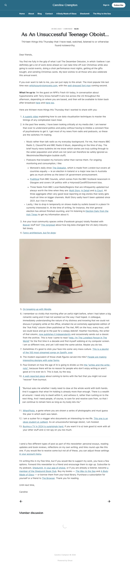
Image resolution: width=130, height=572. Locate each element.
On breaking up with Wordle (37, 309)
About (31, 13)
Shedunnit (85, 13)
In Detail (85, 190)
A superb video (30, 116)
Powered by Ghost (65, 560)
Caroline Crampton (65, 5)
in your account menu (30, 454)
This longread (48, 225)
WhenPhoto (29, 410)
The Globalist (59, 168)
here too (50, 103)
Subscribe (118, 5)
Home (22, 13)
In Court (99, 190)
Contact (49, 13)
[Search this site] (6, 5)
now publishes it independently (55, 334)
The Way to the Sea (102, 13)
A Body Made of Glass (66, 13)
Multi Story (74, 190)
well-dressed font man (79, 85)
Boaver (26, 225)
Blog (40, 13)
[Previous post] (21, 501)
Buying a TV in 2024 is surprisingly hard (43, 426)
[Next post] (109, 501)
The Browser (48, 478)
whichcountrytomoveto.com (43, 85)
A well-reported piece (34, 376)
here (38, 103)
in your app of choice (54, 468)
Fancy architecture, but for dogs (39, 233)
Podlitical (34, 179)
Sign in (106, 5)
